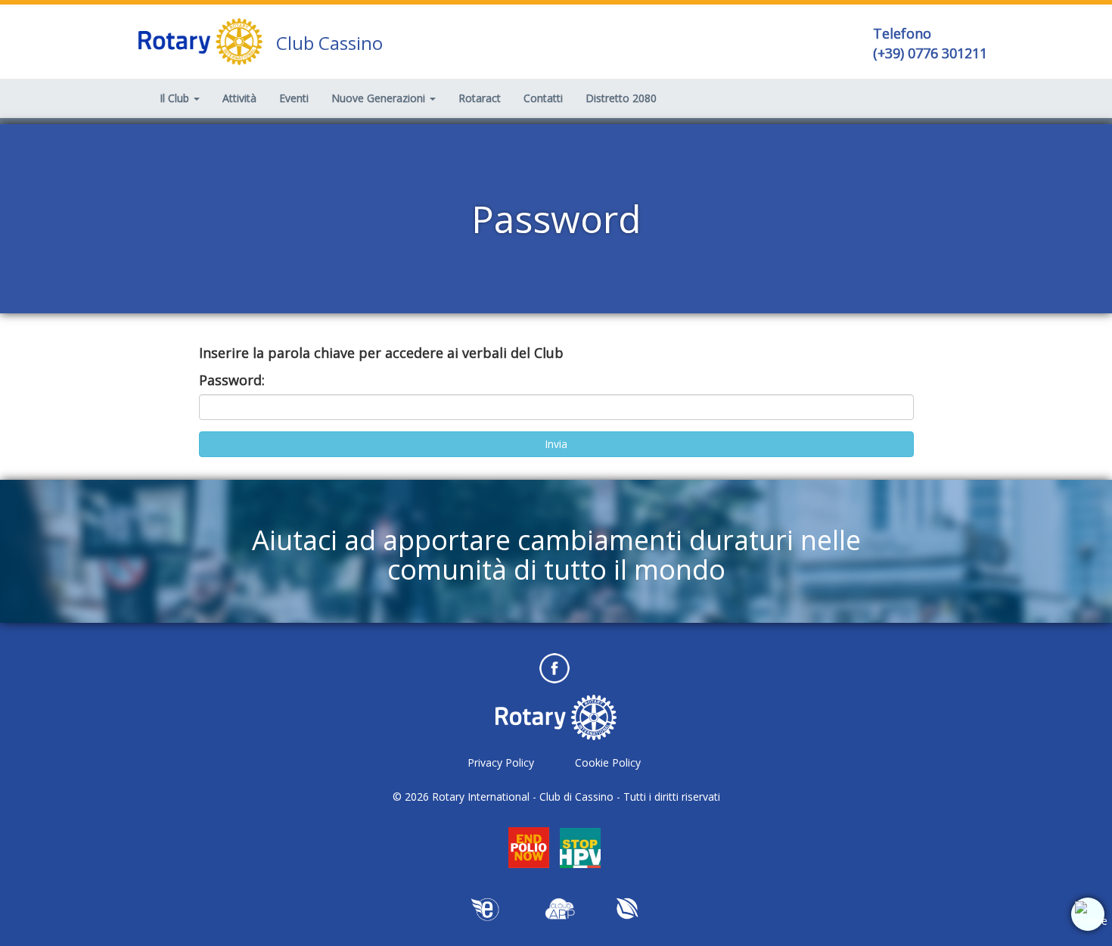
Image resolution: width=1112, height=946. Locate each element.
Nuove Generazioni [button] (379, 98)
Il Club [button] (176, 98)
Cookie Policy (608, 762)
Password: (232, 380)
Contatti (543, 98)
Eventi (294, 98)
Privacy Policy (500, 762)
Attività (239, 98)
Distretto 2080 (621, 98)
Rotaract (479, 98)
